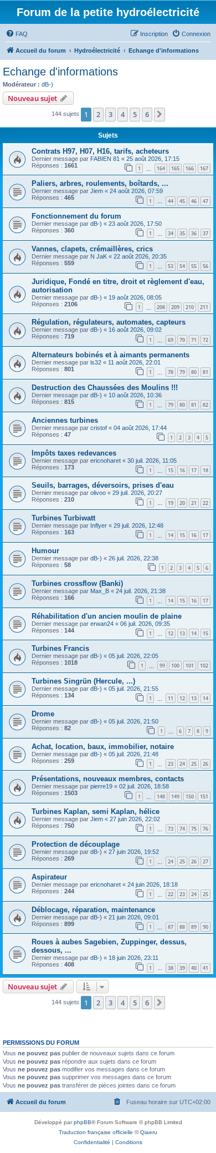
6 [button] (147, 114)
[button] (159, 114)
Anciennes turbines (65, 420)
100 (175, 665)
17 (194, 470)
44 (170, 201)
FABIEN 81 (105, 158)
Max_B (99, 591)
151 (204, 796)
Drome (43, 714)
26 (205, 763)
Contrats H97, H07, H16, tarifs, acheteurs (100, 151)
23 (170, 763)
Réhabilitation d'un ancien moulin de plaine (107, 616)
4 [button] (123, 114)
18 (205, 470)
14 (170, 535)
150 (190, 796)
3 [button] (110, 114)
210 (190, 307)
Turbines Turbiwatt (63, 518)
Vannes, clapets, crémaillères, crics (92, 249)
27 (205, 861)
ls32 (95, 362)
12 (170, 633)
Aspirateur (49, 877)
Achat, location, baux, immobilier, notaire (103, 746)
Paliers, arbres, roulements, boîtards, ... (100, 183)
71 (194, 339)
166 (190, 168)
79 (182, 372)
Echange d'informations (60, 71)
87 (170, 927)
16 (182, 470)
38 (170, 968)
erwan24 (102, 623)
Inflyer (98, 525)
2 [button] (98, 114)
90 (205, 927)
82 (205, 404)
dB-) (47, 84)
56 (205, 266)
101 (190, 665)
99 (162, 665)
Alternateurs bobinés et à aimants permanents (110, 355)
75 (194, 828)
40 (194, 968)
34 (170, 233)
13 (182, 633)
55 (194, 266)
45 (182, 201)
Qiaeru (148, 1132)
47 (205, 201)
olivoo (98, 492)
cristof (98, 427)
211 (204, 307)
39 (182, 968)
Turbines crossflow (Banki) (77, 583)
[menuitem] (17, 34)
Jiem (96, 191)
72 (205, 339)
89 (194, 927)
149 (175, 796)
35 (182, 233)
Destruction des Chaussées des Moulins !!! (105, 387)
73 (170, 828)
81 (205, 372)
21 (194, 503)
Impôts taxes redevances (74, 453)
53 (170, 266)
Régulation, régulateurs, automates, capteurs (109, 322)
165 (175, 168)
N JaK (98, 256)
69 (170, 339)
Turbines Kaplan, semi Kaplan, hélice (96, 811)
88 (182, 927)
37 (205, 233)
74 (182, 828)
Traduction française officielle (96, 1132)
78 (170, 372)
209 (175, 307)
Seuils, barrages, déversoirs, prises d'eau (103, 485)
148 (161, 796)
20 (182, 503)
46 (194, 201)
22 (205, 503)
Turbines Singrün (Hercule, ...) (83, 681)
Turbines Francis (60, 648)
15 (170, 470)
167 (204, 168)
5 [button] (135, 114)
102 (204, 665)
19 (170, 503)
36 (194, 233)
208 (161, 307)
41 (205, 968)
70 (182, 339)
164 (161, 168)
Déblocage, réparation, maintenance (93, 910)
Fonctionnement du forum (76, 216)
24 (182, 763)
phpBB (82, 1122)
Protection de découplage (76, 844)
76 (205, 828)
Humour (45, 551)
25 (194, 763)
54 (182, 266)
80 (194, 372)
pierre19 (101, 786)
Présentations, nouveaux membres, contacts (108, 779)
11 (170, 698)
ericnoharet (105, 460)
